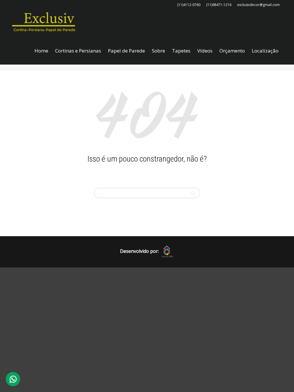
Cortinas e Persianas (78, 50)
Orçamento (232, 50)
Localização (265, 50)
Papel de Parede (126, 50)
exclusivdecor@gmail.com (258, 4)
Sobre (158, 50)
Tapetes (181, 50)
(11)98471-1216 (218, 4)
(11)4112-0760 (188, 4)
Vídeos (204, 50)
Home (41, 50)
